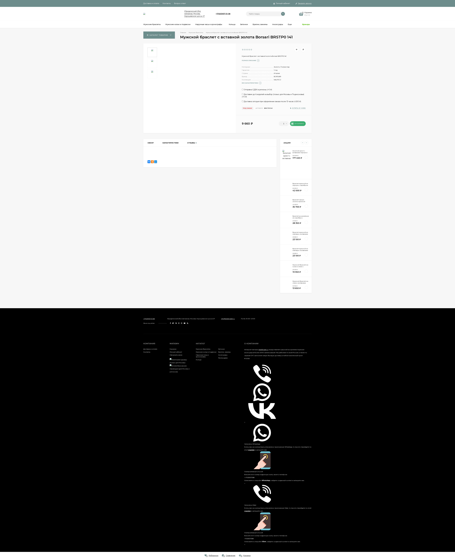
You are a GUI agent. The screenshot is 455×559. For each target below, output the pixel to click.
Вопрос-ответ (180, 3)
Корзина (173, 349)
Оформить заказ (176, 355)
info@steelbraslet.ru (228, 319)
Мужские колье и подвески (206, 352)
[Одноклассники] (152, 161)
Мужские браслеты (203, 349)
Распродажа (223, 358)
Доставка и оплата (151, 3)
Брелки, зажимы (224, 352)
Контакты (167, 3)
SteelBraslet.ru (263, 349)
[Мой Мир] (155, 161)
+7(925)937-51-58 (223, 14)
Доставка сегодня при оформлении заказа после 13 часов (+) (272, 101)
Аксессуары (222, 355)
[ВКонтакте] (149, 161)
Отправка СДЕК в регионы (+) (257, 90)
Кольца (198, 360)
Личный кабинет (176, 352)
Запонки (221, 349)
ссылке (251, 450)
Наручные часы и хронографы (202, 356)
